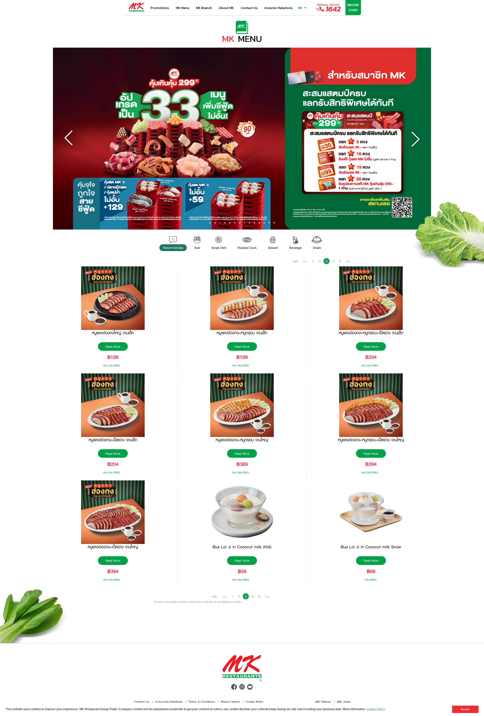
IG (242, 687)
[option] (242, 138)
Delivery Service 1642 (328, 7)
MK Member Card (353, 7)
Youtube (250, 687)
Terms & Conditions (201, 701)
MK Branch (204, 7)
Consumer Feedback (169, 701)
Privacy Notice (230, 701)
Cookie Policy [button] (375, 709)
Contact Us (141, 701)
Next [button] (415, 138)
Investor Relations (278, 7)
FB (234, 687)
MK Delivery (323, 701)
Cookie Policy (255, 701)
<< (305, 261)
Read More (112, 346)
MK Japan (344, 701)
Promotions (159, 7)
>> (348, 261)
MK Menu (182, 7)
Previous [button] (69, 138)
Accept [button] (465, 709)
